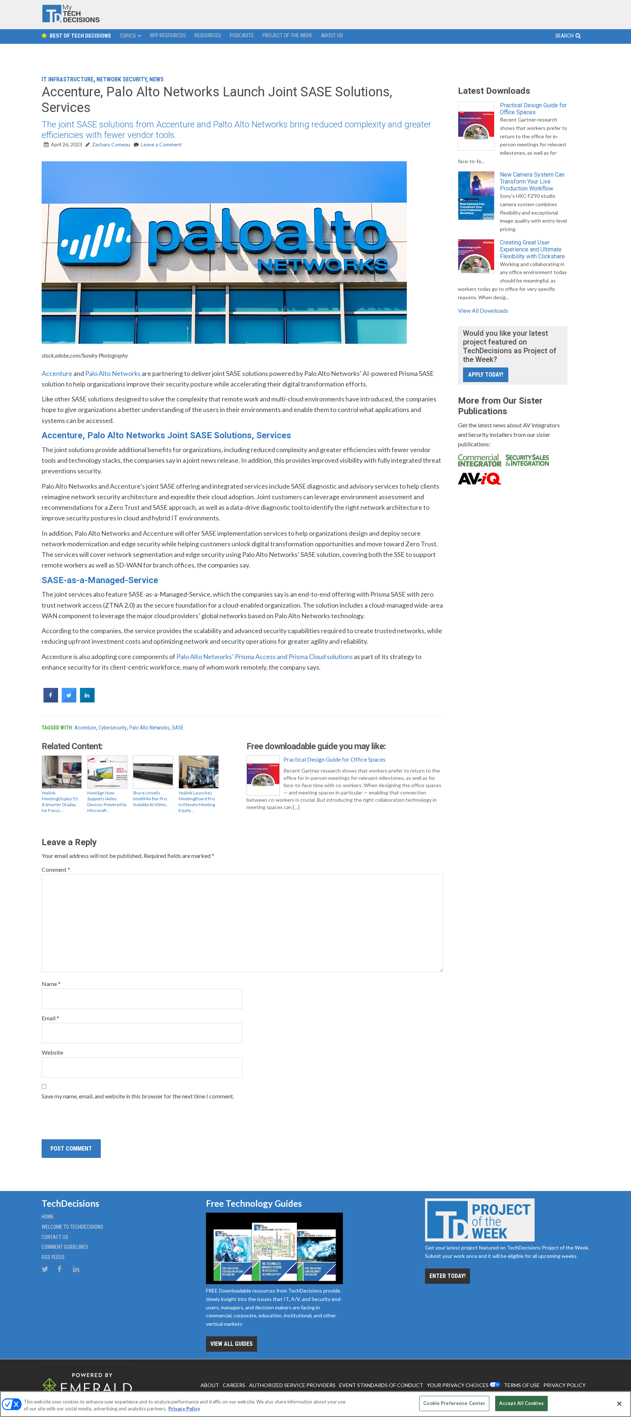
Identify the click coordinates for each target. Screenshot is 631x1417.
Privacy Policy (184, 1409)
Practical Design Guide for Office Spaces (334, 759)
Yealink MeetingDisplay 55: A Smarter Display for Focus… (60, 801)
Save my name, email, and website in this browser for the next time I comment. (138, 1096)
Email (50, 1017)
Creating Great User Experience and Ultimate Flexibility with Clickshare (532, 249)
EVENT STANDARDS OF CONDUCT (381, 1385)
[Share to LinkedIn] (87, 700)
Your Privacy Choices (458, 1385)
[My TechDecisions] (71, 20)
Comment (56, 869)
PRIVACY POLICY (564, 1385)
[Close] (619, 1403)
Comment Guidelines (65, 1247)
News (156, 79)
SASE (178, 728)
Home (48, 1217)
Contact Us (55, 1237)
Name (51, 983)
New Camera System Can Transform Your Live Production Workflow (532, 181)
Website (52, 1052)
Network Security (121, 79)
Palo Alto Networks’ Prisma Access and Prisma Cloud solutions (264, 656)
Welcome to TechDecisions (72, 1227)
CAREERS (234, 1385)
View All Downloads (483, 310)
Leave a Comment (161, 144)
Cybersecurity (113, 728)
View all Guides (231, 1343)
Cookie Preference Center (454, 1403)
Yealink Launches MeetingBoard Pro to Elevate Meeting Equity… (197, 801)
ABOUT (209, 1385)
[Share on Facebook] (50, 700)
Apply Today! (485, 374)
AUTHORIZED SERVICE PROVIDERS (292, 1385)
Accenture (57, 373)
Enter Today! (447, 1275)
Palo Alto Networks (113, 373)
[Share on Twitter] (69, 700)
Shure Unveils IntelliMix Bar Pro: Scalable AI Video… (151, 798)
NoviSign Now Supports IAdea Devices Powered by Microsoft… (107, 801)
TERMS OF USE (522, 1385)
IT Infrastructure (67, 79)
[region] (315, 1404)
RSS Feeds (53, 1257)
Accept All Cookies (521, 1403)
